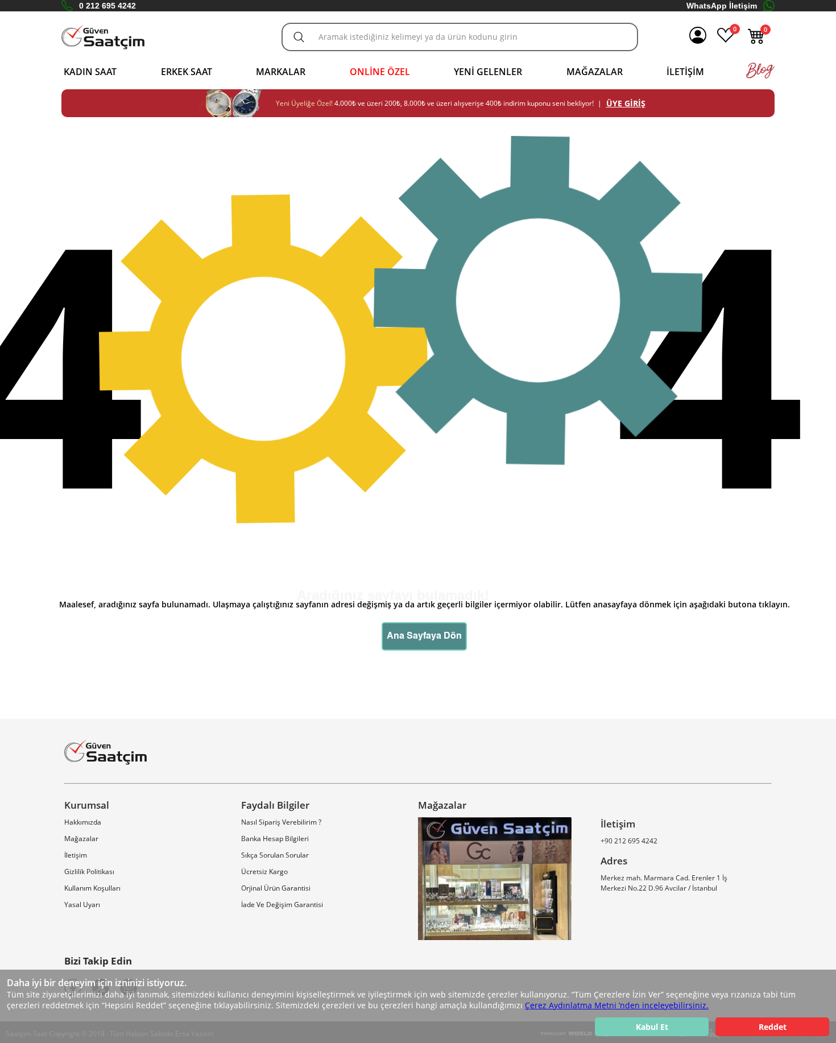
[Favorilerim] (725, 41)
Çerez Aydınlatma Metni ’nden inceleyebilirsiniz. (617, 1005)
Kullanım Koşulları (92, 888)
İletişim (685, 71)
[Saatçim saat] (102, 37)
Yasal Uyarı (82, 904)
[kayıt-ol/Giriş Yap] (697, 37)
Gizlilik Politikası (89, 871)
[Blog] (760, 76)
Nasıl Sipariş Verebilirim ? (281, 822)
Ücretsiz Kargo (264, 871)
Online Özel (380, 71)
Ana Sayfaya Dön (424, 636)
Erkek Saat (186, 71)
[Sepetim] (756, 41)
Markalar (280, 71)
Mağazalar (594, 71)
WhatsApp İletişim (721, 5)
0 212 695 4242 (107, 5)
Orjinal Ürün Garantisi (276, 888)
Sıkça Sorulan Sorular (275, 855)
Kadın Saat (90, 71)
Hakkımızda (82, 822)
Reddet (773, 1026)
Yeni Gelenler (488, 71)
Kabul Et (652, 1026)
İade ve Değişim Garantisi (282, 904)
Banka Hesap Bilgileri (275, 838)
